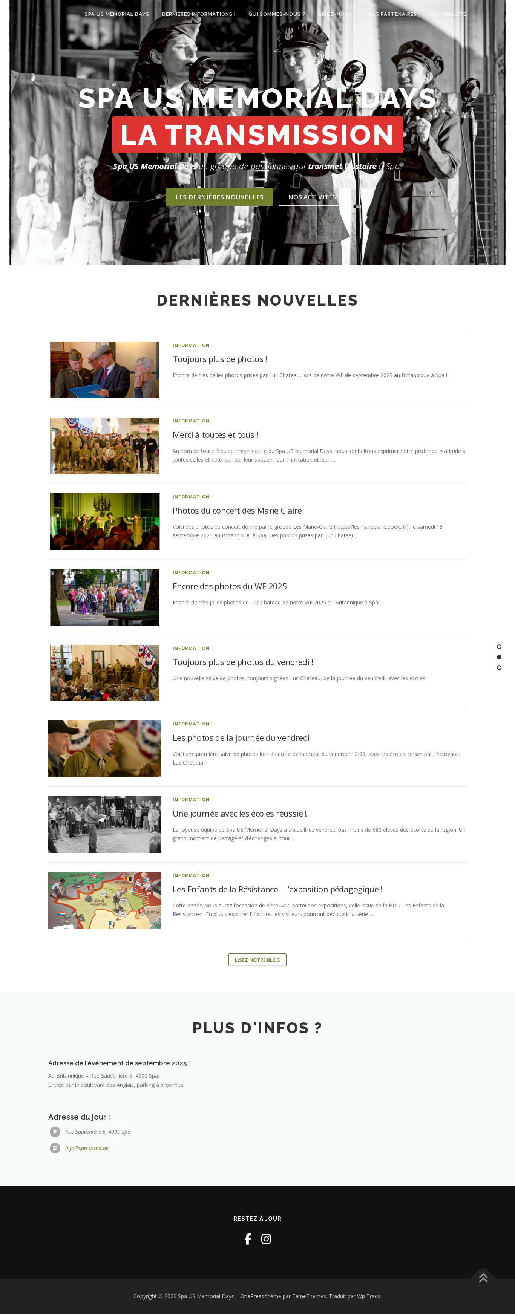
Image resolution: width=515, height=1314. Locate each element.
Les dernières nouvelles (219, 197)
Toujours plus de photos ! (220, 358)
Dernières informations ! (199, 14)
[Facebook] (247, 1239)
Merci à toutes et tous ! (216, 434)
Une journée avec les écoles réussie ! (240, 813)
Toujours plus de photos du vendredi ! (243, 661)
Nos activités (312, 197)
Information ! (193, 345)
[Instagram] (266, 1239)
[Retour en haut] (483, 1278)
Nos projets (448, 14)
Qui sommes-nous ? (276, 14)
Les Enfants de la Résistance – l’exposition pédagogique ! (278, 889)
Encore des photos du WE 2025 (230, 586)
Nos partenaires (392, 14)
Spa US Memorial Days (117, 14)
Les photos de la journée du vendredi (241, 737)
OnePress (252, 1296)
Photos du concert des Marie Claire (237, 510)
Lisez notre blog (257, 959)
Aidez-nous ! (336, 14)
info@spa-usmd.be (87, 1148)
